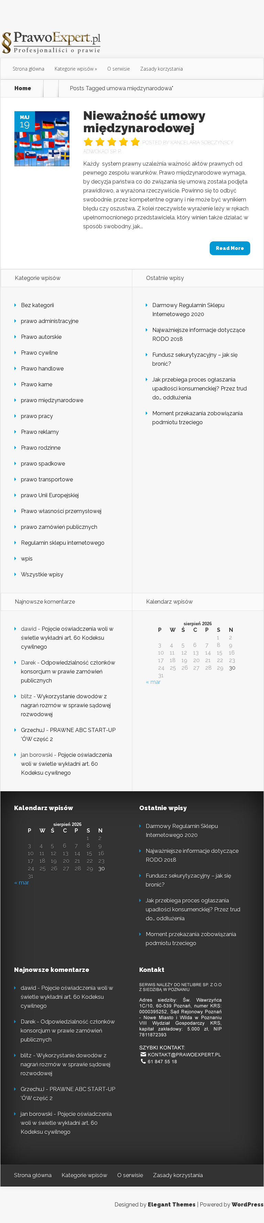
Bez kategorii (37, 305)
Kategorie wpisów (74, 68)
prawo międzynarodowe (52, 400)
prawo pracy (37, 416)
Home (22, 88)
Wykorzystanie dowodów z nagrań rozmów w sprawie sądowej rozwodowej (66, 705)
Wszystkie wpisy (42, 574)
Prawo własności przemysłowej (61, 511)
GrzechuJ (33, 730)
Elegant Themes (172, 1204)
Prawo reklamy (40, 432)
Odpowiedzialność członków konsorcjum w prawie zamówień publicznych (68, 671)
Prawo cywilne (39, 352)
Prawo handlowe (42, 368)
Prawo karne (36, 384)
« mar (153, 682)
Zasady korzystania (161, 68)
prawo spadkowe (43, 463)
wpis (27, 558)
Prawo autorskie (41, 337)
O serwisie (118, 68)
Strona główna (28, 68)
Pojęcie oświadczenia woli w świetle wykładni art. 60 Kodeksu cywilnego (67, 638)
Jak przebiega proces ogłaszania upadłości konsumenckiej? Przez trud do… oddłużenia (199, 388)
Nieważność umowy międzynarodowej (144, 121)
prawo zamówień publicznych (59, 527)
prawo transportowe (47, 479)
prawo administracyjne (49, 321)
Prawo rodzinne (40, 448)
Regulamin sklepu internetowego (62, 543)
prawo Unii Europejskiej (50, 495)
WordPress (248, 1204)
